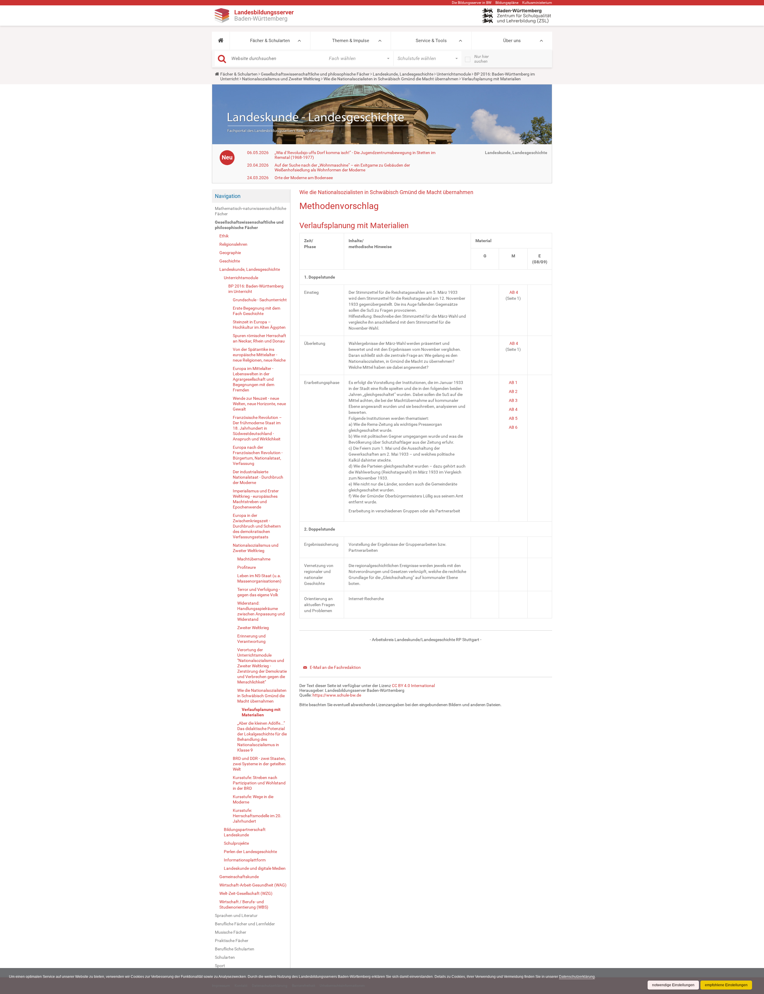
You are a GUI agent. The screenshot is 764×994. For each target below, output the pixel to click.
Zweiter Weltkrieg (253, 627)
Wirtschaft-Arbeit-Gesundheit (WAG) (252, 885)
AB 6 (512, 427)
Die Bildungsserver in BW (472, 3)
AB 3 (513, 400)
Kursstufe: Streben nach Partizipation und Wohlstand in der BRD (259, 783)
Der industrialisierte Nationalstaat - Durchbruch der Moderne (258, 477)
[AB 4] (517, 409)
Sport (220, 965)
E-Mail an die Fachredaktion (335, 667)
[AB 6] (517, 427)
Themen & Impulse (350, 40)
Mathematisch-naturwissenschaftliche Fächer (250, 211)
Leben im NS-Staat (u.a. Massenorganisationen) (259, 578)
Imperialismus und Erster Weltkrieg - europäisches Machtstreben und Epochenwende (256, 498)
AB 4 (513, 292)
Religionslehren (233, 244)
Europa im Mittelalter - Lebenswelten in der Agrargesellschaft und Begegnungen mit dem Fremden (253, 379)
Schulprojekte (236, 843)
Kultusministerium (537, 3)
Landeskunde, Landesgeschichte (403, 74)
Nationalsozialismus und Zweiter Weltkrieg (281, 78)
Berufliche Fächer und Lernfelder (245, 923)
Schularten (225, 957)
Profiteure (246, 567)
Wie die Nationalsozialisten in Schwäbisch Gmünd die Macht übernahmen (391, 78)
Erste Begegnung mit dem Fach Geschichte (256, 311)
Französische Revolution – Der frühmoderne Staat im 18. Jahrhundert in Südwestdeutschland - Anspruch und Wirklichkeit (257, 428)
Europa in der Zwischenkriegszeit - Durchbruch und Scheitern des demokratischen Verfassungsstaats (257, 526)
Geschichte (229, 261)
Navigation (228, 196)
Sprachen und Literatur (236, 915)
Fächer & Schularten (270, 40)
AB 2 (513, 391)
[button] (221, 40)
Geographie (230, 252)
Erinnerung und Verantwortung (251, 639)
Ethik (224, 235)
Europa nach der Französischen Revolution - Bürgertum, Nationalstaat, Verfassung (258, 455)
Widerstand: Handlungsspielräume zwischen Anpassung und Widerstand (261, 611)
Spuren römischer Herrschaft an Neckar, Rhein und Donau (259, 338)
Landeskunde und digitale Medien (255, 868)
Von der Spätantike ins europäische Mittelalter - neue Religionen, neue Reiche (259, 354)
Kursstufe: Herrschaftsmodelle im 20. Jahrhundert (257, 816)
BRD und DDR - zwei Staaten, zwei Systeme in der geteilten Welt (259, 764)
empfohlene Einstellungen (726, 985)
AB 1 (513, 382)
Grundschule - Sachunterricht (260, 299)
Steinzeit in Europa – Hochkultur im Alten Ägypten (259, 324)
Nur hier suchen (481, 59)
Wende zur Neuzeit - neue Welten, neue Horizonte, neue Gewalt (259, 403)
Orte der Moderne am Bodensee (304, 177)
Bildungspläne (506, 3)
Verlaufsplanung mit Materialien (261, 712)
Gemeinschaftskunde (239, 876)
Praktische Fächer (231, 940)
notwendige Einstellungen (673, 985)
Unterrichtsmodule (454, 74)
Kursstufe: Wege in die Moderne (253, 799)
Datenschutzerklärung (577, 977)
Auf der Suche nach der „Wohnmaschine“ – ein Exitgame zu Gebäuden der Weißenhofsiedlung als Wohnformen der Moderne (342, 167)
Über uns (512, 40)
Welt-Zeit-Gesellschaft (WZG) (245, 893)
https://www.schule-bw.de (336, 695)
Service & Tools (431, 40)
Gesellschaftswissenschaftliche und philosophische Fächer (315, 74)
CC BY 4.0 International (413, 685)
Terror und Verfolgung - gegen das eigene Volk (258, 592)
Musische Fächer (230, 932)
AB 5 (513, 418)
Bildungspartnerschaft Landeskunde (245, 832)
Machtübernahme (253, 559)
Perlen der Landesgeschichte (250, 851)
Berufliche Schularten (234, 949)
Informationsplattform (245, 860)
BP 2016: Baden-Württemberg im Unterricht (256, 289)
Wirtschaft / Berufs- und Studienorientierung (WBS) (243, 904)
